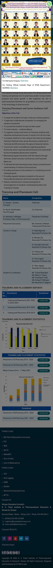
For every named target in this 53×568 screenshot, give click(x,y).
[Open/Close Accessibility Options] (49, 4)
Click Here (24, 81)
